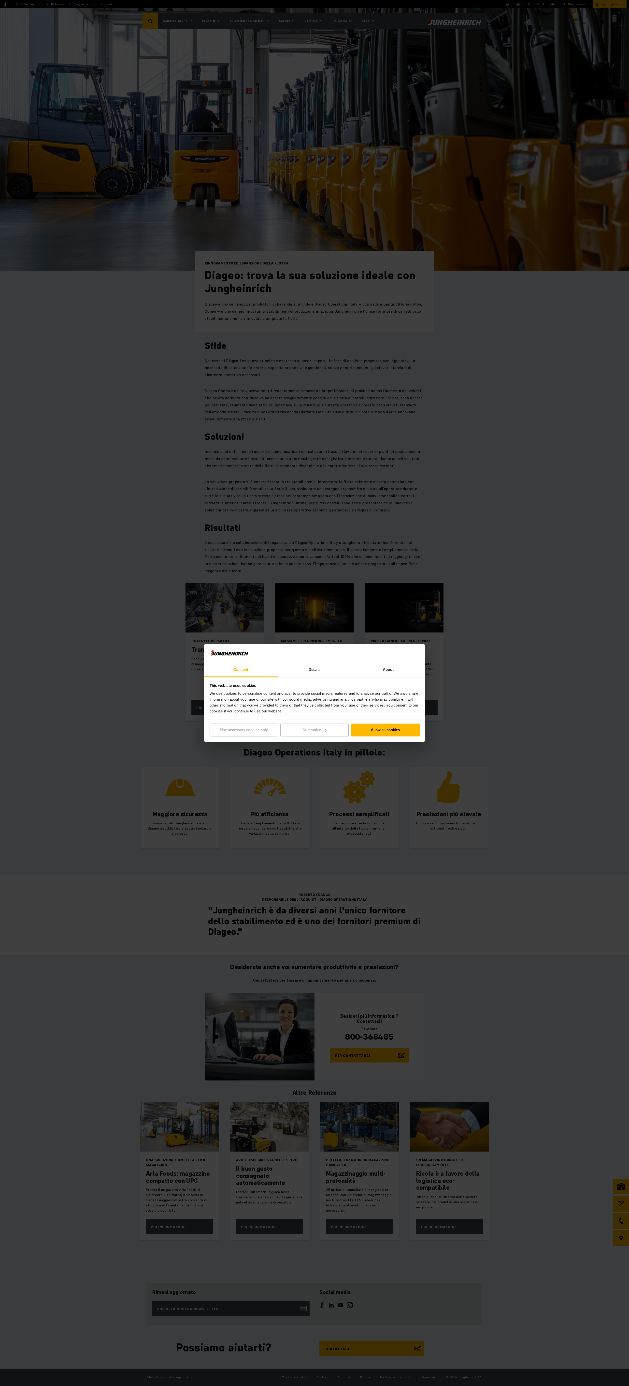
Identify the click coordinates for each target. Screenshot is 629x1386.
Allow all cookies (385, 730)
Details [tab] (315, 669)
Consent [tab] (240, 669)
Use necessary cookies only (244, 730)
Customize (311, 730)
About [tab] (388, 669)
